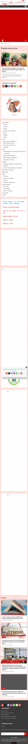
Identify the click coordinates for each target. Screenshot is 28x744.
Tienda (4, 195)
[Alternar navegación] (2, 40)
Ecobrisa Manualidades (11, 207)
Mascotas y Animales (9, 131)
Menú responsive (25, 6)
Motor (5, 133)
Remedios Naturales (9, 182)
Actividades (5, 122)
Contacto (3, 726)
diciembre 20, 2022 (6, 72)
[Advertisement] (14, 24)
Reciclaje (6, 186)
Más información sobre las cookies (8, 716)
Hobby (5, 129)
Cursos (5, 124)
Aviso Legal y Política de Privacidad (8, 718)
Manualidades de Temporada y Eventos (14, 151)
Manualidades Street (10, 216)
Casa (3, 65)
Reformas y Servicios (9, 145)
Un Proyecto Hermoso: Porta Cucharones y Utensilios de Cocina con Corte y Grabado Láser (13, 642)
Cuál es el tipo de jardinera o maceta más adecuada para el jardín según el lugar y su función (13, 69)
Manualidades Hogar (9, 155)
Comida (5, 176)
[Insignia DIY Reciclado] (14, 379)
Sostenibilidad (6, 184)
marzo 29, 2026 (5, 671)
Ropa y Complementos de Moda (12, 168)
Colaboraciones (4, 711)
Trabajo (5, 135)
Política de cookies (5, 714)
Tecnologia (5, 193)
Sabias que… (5, 172)
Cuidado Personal (8, 178)
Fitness (5, 180)
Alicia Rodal (13, 72)
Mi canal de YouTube (8, 170)
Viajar (4, 137)
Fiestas (5, 126)
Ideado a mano (8, 223)
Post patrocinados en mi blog (7, 712)
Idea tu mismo (8, 220)
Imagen (4, 162)
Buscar (25, 733)
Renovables (6, 188)
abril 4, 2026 (4, 620)
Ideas (3, 149)
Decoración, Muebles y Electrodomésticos (11, 635)
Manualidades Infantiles (10, 157)
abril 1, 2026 (4, 645)
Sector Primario (7, 191)
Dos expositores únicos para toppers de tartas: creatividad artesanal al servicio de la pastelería (14, 693)
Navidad (7, 153)
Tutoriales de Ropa (8, 160)
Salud (3, 174)
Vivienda (5, 147)
